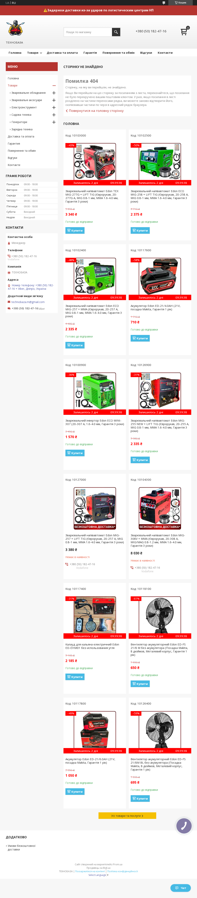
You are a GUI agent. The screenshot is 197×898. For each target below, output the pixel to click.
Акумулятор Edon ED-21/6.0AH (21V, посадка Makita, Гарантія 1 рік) (90, 760)
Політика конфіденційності (122, 871)
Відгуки (146, 52)
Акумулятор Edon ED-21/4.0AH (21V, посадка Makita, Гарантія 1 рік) (155, 307)
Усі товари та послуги (126, 816)
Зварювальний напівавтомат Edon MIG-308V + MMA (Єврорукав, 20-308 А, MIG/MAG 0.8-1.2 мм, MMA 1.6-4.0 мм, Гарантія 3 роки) (158, 540)
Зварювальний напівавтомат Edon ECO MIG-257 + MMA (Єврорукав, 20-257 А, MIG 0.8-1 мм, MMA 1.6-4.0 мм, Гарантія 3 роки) (93, 311)
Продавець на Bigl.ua (98, 868)
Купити (77, 230)
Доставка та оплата (62, 52)
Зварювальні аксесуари (27, 100)
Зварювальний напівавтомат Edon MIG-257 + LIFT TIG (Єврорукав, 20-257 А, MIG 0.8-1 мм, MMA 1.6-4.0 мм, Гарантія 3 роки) (94, 538)
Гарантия (14, 143)
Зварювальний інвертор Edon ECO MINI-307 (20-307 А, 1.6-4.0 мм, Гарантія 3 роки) (94, 422)
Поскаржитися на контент (90, 871)
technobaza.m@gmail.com (28, 302)
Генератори (19, 122)
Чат (183, 888)
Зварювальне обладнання (29, 93)
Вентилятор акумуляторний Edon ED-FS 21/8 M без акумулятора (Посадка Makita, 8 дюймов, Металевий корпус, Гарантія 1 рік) (159, 649)
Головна (15, 52)
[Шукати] (116, 32)
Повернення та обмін (118, 52)
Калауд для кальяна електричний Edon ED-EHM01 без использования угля (92, 646)
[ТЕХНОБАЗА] (15, 27)
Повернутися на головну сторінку (96, 110)
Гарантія (90, 52)
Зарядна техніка (22, 129)
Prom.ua (117, 864)
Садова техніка (21, 114)
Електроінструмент (24, 107)
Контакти (165, 52)
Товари (32, 52)
